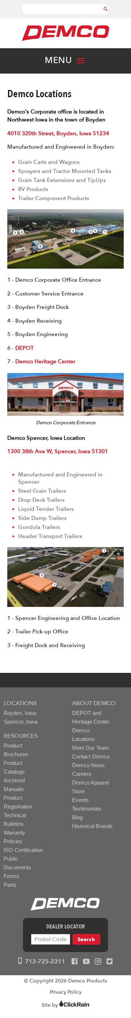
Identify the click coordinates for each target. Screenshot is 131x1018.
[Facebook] (75, 961)
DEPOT (24, 348)
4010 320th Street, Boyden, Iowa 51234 (58, 133)
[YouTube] (86, 961)
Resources (21, 736)
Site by (50, 1005)
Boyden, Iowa (20, 713)
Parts (10, 885)
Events (80, 800)
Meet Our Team (90, 748)
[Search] (106, 5)
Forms (11, 876)
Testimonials (87, 809)
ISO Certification (23, 850)
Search (86, 939)
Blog (77, 817)
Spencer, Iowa (20, 722)
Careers (81, 774)
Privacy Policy (66, 992)
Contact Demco (91, 756)
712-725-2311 (44, 961)
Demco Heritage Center (45, 361)
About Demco (94, 703)
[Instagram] (98, 961)
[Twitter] (110, 961)
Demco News (88, 765)
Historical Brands (92, 826)
